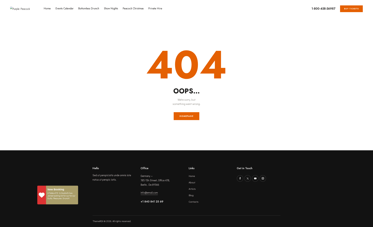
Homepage (186, 116)
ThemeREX (98, 221)
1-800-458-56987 (323, 8)
